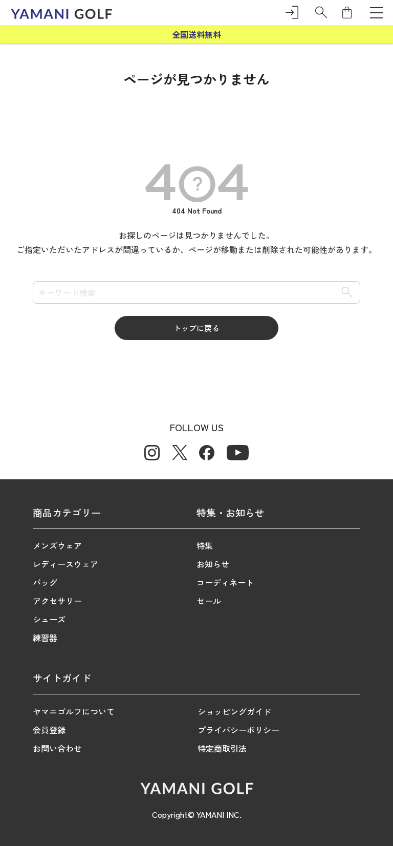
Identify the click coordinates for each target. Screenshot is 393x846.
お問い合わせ (57, 748)
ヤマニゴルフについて (74, 711)
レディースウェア (65, 564)
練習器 (45, 637)
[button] (321, 12)
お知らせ (212, 564)
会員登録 (49, 730)
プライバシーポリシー (238, 730)
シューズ (49, 619)
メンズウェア (57, 545)
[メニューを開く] (376, 12)
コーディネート (225, 582)
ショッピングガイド (234, 711)
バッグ (45, 582)
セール (208, 601)
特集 (204, 545)
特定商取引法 (222, 748)
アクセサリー (57, 601)
